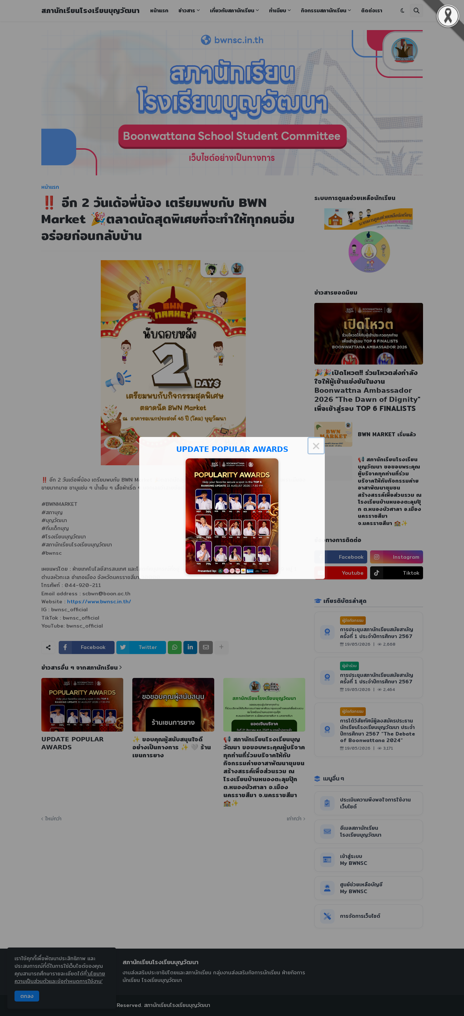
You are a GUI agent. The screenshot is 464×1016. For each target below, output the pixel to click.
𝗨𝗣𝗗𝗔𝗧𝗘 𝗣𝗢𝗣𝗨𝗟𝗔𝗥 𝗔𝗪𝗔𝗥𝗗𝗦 (232, 449)
